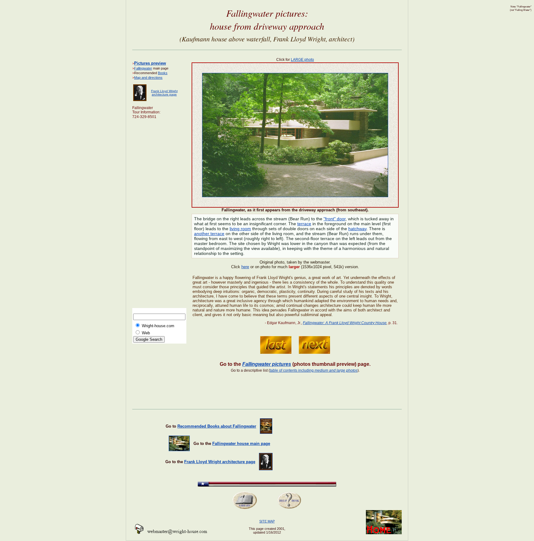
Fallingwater (143, 68)
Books (162, 73)
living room (240, 228)
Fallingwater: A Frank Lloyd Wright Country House (345, 323)
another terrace (209, 233)
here (245, 266)
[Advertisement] (157, 215)
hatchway (357, 228)
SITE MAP (267, 521)
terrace (304, 223)
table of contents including (314, 370)
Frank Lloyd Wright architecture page (164, 92)
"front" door (334, 218)
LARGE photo (302, 59)
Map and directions (148, 77)
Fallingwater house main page (241, 443)
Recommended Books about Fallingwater (216, 426)
